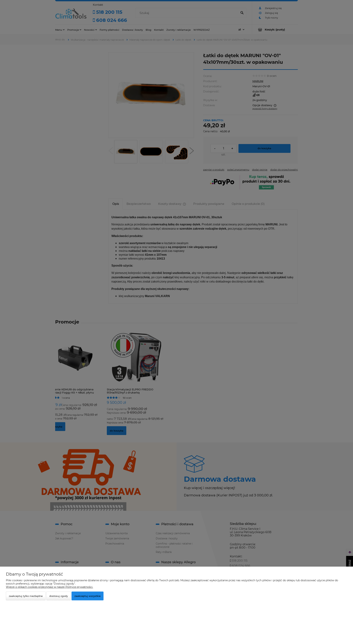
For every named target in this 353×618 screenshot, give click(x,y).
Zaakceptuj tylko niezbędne (26, 595)
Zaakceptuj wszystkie (87, 595)
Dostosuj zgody (58, 595)
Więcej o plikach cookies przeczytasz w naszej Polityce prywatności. (49, 587)
